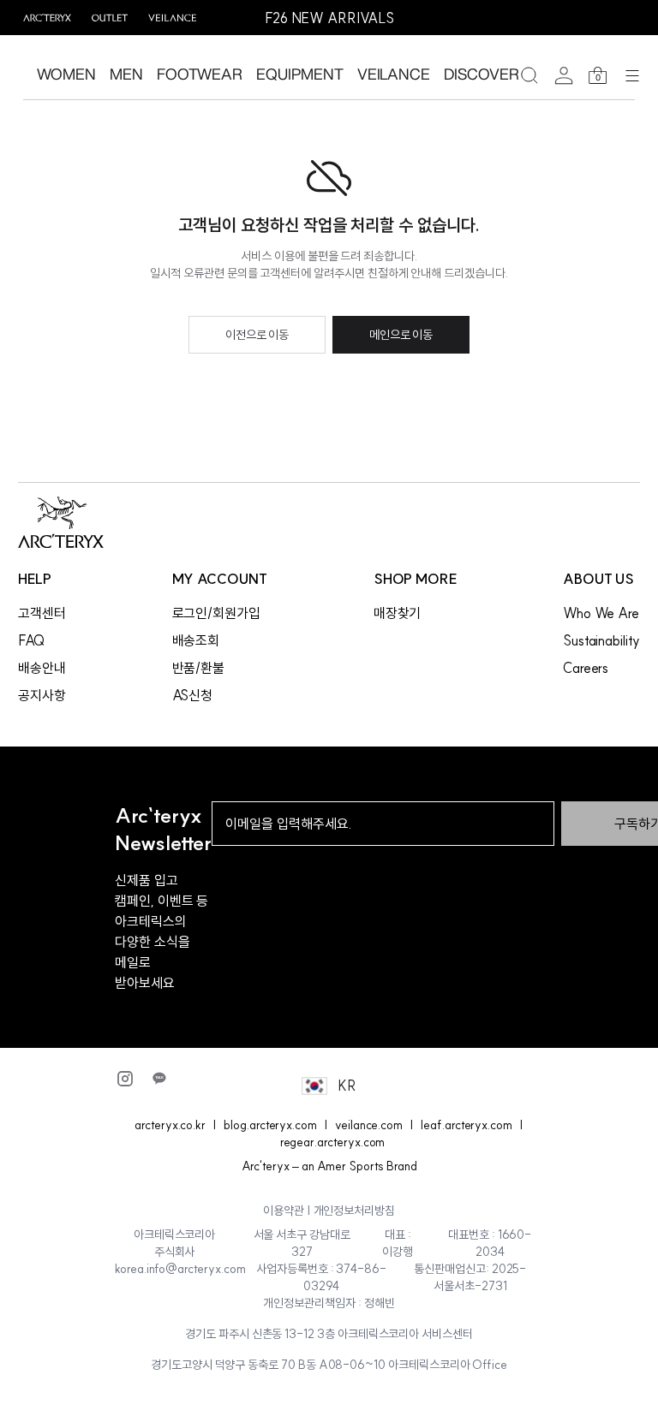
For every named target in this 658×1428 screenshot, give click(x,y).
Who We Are (601, 613)
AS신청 (192, 695)
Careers (586, 667)
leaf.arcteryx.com (466, 1125)
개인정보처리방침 (355, 1210)
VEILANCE (394, 73)
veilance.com (369, 1125)
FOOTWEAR (200, 73)
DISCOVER (481, 73)
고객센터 (42, 613)
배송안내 (42, 667)
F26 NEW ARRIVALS (329, 18)
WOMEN (66, 73)
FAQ (31, 640)
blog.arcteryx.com (270, 1125)
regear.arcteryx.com (333, 1142)
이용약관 (283, 1210)
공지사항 (42, 695)
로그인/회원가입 (216, 613)
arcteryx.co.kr (170, 1125)
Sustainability (601, 640)
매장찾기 (398, 613)
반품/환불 (198, 667)
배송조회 (196, 640)
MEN (126, 73)
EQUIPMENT (299, 73)
